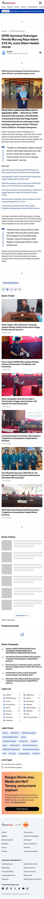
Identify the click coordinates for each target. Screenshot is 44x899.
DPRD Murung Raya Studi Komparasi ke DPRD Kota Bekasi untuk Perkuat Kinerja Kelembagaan (21, 184)
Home (4, 7)
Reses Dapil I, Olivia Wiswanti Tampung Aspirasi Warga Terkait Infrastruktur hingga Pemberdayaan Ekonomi (21, 327)
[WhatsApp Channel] (27, 888)
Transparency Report (31, 851)
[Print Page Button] (40, 52)
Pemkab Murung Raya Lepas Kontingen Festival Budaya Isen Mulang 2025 (21, 674)
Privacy (4, 847)
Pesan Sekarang (22, 809)
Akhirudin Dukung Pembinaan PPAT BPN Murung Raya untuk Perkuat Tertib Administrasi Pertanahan (21, 171)
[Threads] (11, 888)
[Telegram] (15, 289)
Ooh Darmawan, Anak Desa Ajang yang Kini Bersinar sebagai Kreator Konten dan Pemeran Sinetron (24, 667)
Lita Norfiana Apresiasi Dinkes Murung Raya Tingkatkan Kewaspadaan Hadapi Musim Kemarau (21, 207)
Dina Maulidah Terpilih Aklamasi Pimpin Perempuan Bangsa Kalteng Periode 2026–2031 (21, 178)
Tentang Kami (28, 832)
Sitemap (4, 851)
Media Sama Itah (29, 868)
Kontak (4, 832)
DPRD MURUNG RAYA (10, 283)
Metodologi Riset (7, 840)
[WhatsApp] (3, 289)
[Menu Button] (40, 3)
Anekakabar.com (7, 864)
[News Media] (26, 825)
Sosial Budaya (33, 7)
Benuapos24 (28, 875)
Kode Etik (27, 847)
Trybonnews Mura (30, 871)
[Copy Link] (19, 289)
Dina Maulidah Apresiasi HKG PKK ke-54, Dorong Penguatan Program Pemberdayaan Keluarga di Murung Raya (21, 475)
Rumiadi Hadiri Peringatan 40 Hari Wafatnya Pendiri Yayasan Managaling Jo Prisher (21, 200)
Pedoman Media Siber (31, 836)
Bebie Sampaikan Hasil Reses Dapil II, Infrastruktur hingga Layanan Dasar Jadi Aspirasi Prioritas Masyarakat (19, 401)
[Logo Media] (8, 825)
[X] (11, 289)
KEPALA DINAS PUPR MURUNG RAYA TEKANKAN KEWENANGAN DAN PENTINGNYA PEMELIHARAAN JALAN (21, 651)
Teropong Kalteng (8, 871)
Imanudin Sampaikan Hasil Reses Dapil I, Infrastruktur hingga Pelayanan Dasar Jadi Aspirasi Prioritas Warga (22, 192)
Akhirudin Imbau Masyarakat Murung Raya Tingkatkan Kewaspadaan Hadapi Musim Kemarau (20, 512)
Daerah (17, 7)
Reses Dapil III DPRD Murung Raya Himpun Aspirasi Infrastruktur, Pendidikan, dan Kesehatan (20, 364)
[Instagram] (7, 888)
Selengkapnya (21, 615)
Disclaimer (5, 844)
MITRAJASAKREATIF (12, 894)
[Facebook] (7, 289)
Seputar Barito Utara (30, 864)
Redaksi (4, 836)
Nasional (10, 7)
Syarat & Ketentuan (30, 844)
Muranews (5, 879)
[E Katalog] (18, 825)
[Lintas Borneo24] (9, 2)
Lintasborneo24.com (8, 875)
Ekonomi (24, 7)
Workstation (28, 840)
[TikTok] (19, 888)
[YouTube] (23, 888)
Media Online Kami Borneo (32, 879)
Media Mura (6, 868)
